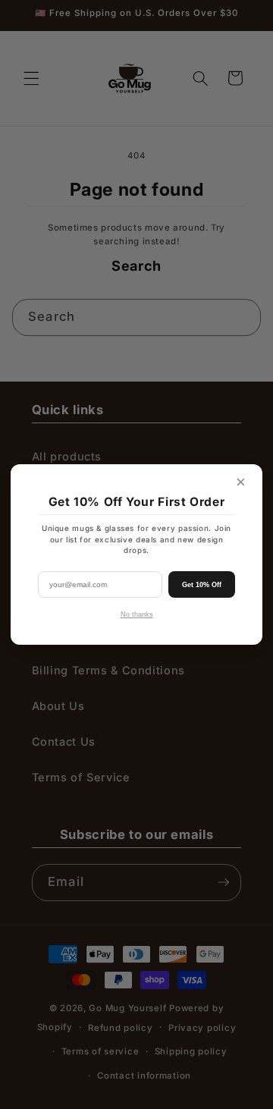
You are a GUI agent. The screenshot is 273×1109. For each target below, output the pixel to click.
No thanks (137, 614)
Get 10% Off (201, 585)
